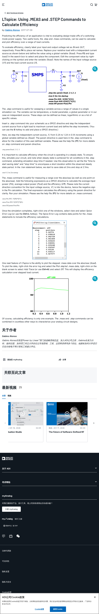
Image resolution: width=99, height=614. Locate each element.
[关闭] (95, 597)
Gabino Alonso (12, 30)
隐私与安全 (6, 582)
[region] (49, 603)
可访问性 (5, 561)
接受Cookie (57, 609)
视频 (9, 395)
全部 (4, 395)
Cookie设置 (6, 592)
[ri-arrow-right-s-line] (94, 423)
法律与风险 (6, 551)
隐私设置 (5, 571)
